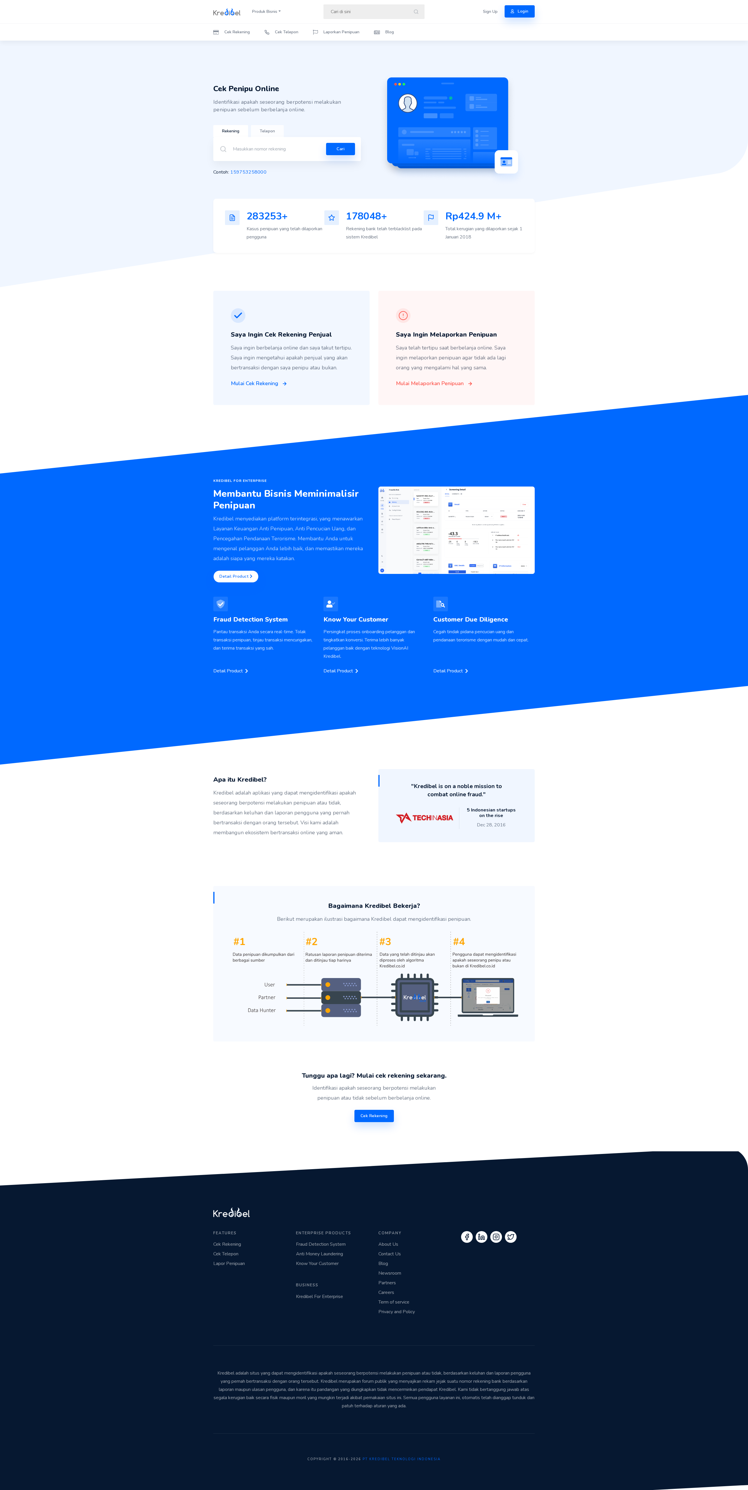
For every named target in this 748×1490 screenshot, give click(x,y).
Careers (386, 1292)
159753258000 (248, 172)
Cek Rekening (236, 32)
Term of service (393, 1302)
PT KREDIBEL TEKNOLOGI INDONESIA (402, 1459)
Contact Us (389, 1254)
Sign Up (490, 11)
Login (523, 11)
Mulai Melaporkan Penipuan (430, 383)
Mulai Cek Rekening (255, 383)
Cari (340, 149)
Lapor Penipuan (229, 1263)
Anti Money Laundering (319, 1254)
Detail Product (234, 576)
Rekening (230, 131)
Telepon (267, 131)
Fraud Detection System (321, 1244)
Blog (389, 32)
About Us (388, 1244)
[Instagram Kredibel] (496, 1237)
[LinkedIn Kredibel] (481, 1237)
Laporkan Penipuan (340, 32)
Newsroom (389, 1273)
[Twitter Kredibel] (511, 1237)
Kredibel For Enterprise (319, 1296)
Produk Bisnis (264, 11)
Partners (387, 1283)
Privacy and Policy (396, 1312)
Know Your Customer (317, 1263)
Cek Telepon (286, 32)
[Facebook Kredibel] (467, 1237)
